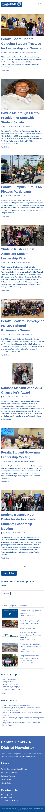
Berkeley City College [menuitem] (9, 772)
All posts (22, 567)
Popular (13, 605)
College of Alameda (11, 682)
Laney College (9, 679)
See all (3, 693)
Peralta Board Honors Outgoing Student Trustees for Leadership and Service (21, 43)
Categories (23, 605)
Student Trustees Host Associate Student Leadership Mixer (17, 253)
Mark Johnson (25, 126)
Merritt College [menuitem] (6, 783)
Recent (4, 605)
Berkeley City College (12, 687)
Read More (5, 70)
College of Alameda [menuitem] (8, 776)
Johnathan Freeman (27, 52)
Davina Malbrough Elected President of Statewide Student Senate (20, 117)
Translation (9, 573)
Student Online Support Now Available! (16, 705)
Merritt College (10, 684)
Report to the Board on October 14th (28, 277)
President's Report (11, 689)
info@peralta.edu (10, 795)
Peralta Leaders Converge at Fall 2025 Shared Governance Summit (22, 325)
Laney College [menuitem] (6, 779)
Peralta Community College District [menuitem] (14, 769)
